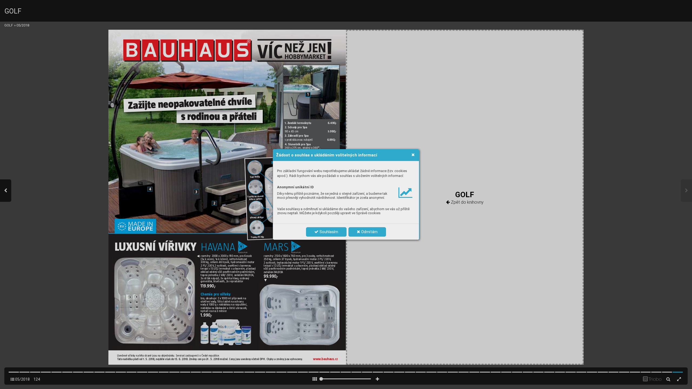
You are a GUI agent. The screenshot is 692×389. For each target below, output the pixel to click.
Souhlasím (328, 231)
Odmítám (369, 231)
